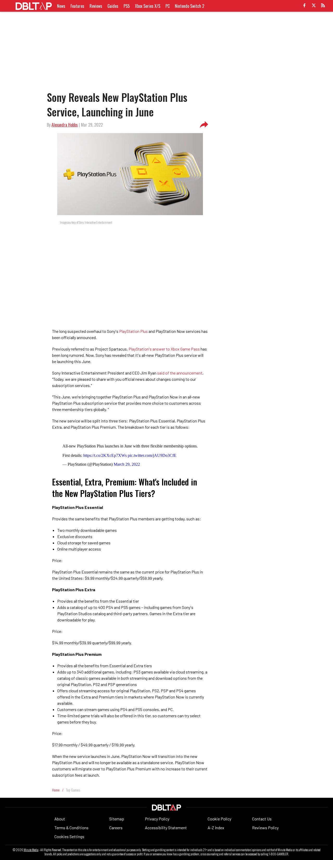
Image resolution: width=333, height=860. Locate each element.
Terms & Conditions (71, 827)
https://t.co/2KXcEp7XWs (105, 455)
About (59, 818)
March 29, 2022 (127, 464)
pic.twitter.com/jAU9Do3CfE (152, 455)
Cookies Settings (69, 836)
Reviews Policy (265, 827)
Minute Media (31, 850)
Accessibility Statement (166, 827)
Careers (116, 827)
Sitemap (116, 818)
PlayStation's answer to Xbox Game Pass (164, 348)
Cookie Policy (219, 818)
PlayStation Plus (133, 331)
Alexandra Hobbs (65, 125)
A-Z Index (216, 827)
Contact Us (262, 818)
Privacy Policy (157, 818)
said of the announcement (179, 372)
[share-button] (204, 125)
